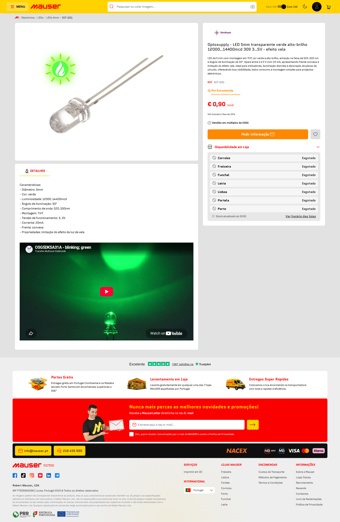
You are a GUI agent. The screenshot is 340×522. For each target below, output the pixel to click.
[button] (264, 147)
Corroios (226, 488)
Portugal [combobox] (198, 490)
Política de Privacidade (309, 504)
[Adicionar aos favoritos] (315, 134)
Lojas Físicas (303, 477)
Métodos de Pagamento (273, 477)
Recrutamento (304, 482)
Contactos (302, 493)
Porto (224, 493)
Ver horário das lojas (300, 216)
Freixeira (226, 472)
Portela (225, 482)
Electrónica (28, 17)
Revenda (301, 488)
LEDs (41, 17)
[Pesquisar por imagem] (253, 7)
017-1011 (219, 82)
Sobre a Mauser (305, 472)
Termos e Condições (271, 482)
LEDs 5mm (53, 17)
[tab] (34, 171)
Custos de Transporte (271, 472)
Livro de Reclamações (309, 499)
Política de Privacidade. (222, 434)
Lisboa (225, 477)
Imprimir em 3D (193, 472)
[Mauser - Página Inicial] (46, 7)
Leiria (224, 504)
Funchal (226, 499)
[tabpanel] (106, 259)
